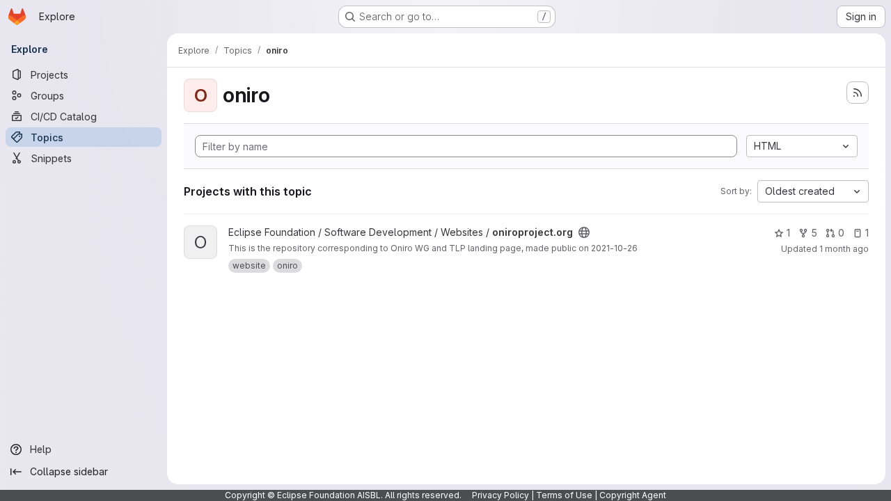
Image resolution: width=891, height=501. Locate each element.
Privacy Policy (500, 495)
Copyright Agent (632, 495)
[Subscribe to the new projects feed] (857, 92)
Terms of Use (564, 495)
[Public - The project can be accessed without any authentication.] (584, 232)
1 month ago (844, 249)
